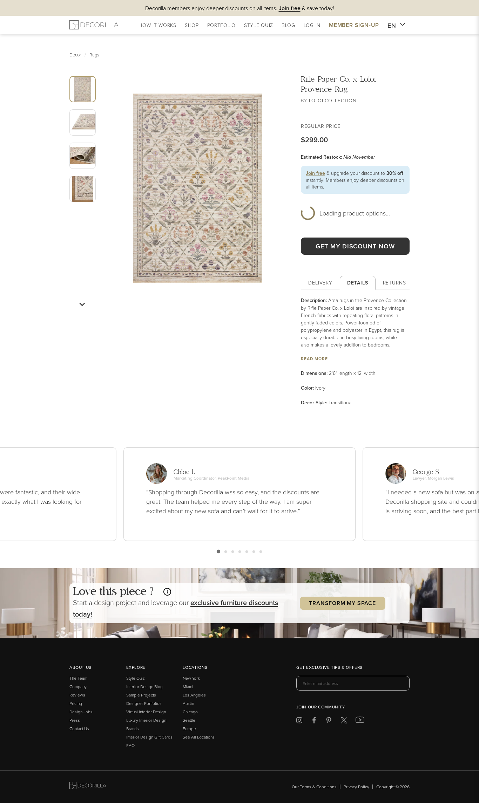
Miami (188, 686)
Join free (315, 173)
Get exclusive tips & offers (329, 667)
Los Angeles (194, 695)
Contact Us (79, 729)
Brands (132, 729)
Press (74, 720)
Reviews (77, 695)
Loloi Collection (332, 100)
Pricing (75, 703)
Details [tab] (357, 282)
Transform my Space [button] (342, 603)
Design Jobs (81, 712)
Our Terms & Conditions (314, 787)
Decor (75, 55)
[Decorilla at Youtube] (360, 721)
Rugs (94, 55)
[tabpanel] (355, 351)
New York (191, 678)
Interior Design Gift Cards (149, 737)
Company (78, 686)
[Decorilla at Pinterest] (329, 721)
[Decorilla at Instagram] (299, 721)
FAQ (130, 745)
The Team (78, 678)
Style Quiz (135, 678)
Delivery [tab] (320, 282)
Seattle (189, 720)
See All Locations (199, 737)
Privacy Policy (356, 787)
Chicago (190, 712)
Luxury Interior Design (146, 720)
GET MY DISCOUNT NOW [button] (355, 246)
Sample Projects (141, 695)
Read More (314, 359)
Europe (189, 729)
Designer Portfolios (144, 703)
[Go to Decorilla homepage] (87, 786)
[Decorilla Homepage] (94, 25)
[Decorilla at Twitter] (344, 721)
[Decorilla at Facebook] (314, 721)
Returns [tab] (394, 282)
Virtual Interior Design (146, 712)
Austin (188, 703)
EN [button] (391, 25)
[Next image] (82, 304)
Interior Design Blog (144, 686)
